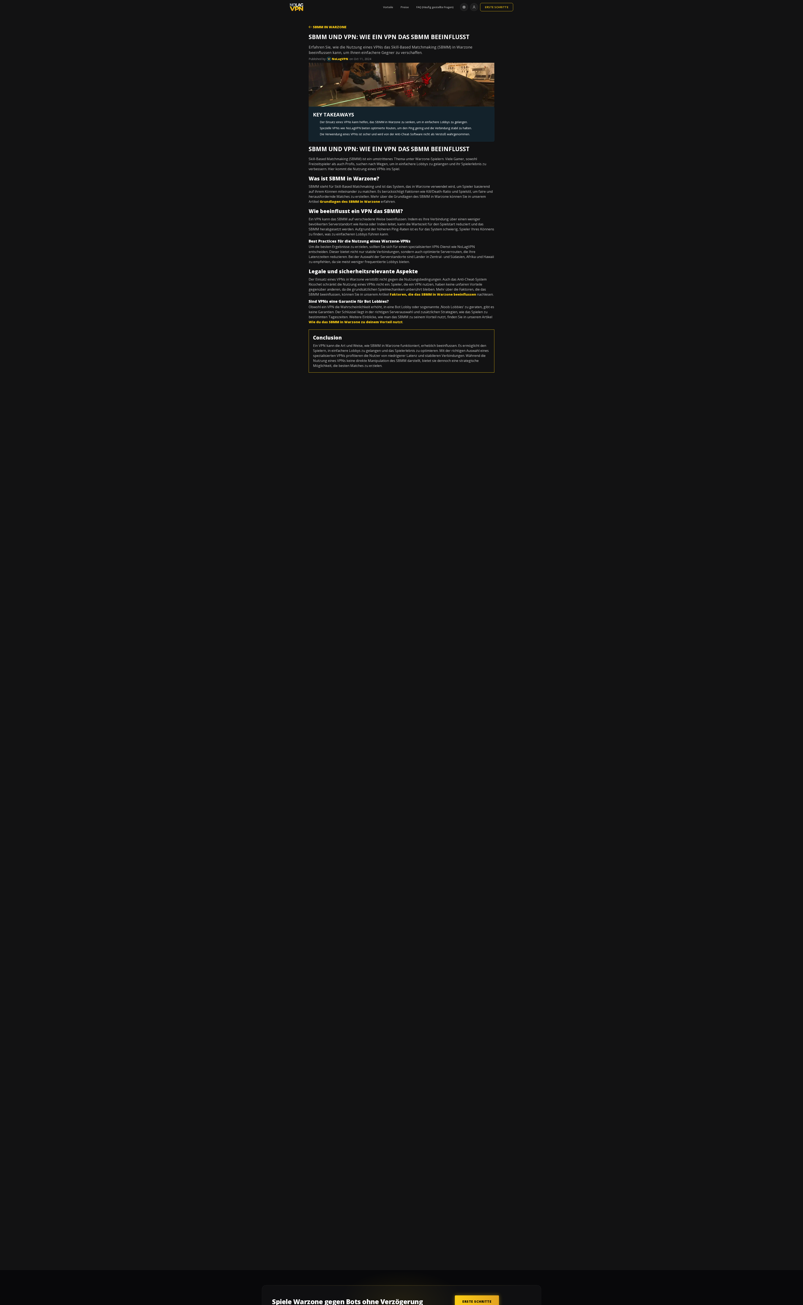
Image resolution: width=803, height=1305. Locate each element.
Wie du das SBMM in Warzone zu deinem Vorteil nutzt (356, 322)
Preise (405, 7)
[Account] (474, 7)
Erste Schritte (496, 7)
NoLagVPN (339, 59)
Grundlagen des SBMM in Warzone (350, 201)
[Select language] (464, 7)
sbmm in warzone (329, 27)
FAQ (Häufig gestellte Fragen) (435, 7)
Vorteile (388, 7)
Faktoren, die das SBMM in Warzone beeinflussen (433, 294)
